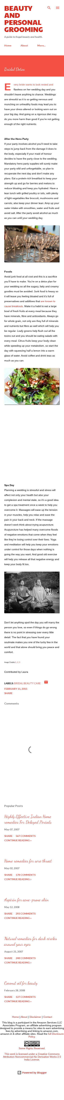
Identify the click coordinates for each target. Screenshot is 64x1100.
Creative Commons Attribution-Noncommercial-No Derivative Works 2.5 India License (32, 1057)
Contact (47, 1016)
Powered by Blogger (34, 1072)
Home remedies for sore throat (28, 861)
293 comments (26, 913)
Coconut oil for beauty (21, 983)
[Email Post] (46, 683)
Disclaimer (35, 1016)
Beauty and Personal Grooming (23, 18)
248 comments (26, 958)
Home (7, 45)
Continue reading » (17, 840)
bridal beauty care (27, 683)
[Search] (49, 6)
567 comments (26, 835)
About (24, 45)
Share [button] (8, 693)
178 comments (26, 874)
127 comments (26, 996)
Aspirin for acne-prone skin (26, 899)
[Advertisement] (32, 445)
